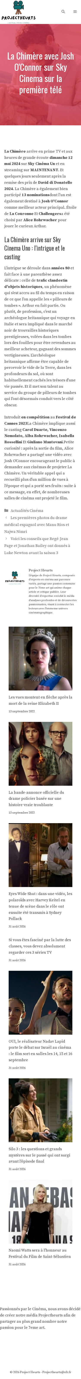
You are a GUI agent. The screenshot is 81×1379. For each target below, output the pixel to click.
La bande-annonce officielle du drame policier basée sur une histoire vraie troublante (36, 799)
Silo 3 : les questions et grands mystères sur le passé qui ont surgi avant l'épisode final (39, 1155)
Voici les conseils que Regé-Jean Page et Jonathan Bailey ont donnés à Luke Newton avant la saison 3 (37, 545)
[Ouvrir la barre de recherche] (63, 11)
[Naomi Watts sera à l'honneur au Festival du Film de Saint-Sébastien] (40, 1240)
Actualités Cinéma (27, 510)
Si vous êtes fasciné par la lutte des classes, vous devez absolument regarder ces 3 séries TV (40, 946)
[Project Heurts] (18, 11)
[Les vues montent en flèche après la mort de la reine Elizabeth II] (40, 687)
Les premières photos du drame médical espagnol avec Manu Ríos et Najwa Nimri (36, 524)
